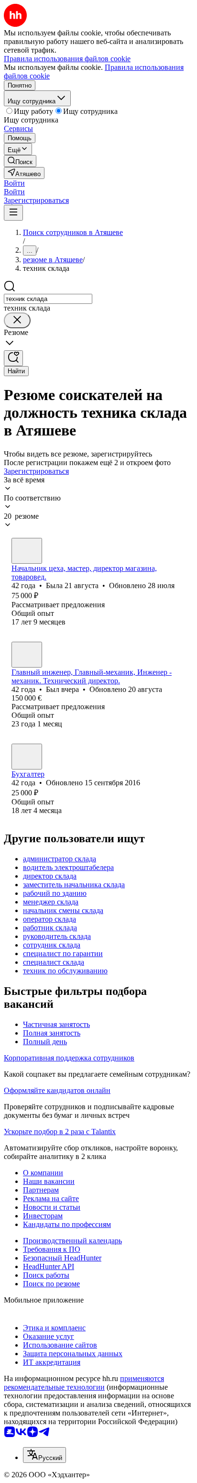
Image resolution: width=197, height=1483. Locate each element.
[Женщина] (26, 551)
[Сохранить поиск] (13, 358)
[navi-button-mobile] (13, 213)
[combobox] (48, 299)
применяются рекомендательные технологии (84, 1382)
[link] (20, 161)
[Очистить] (17, 320)
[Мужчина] (26, 655)
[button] (14, 183)
